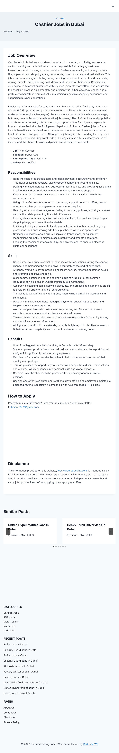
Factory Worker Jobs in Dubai (20, 671)
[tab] (53, 546)
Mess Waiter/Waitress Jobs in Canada (25, 682)
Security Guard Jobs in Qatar (20, 650)
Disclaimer (9, 717)
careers (9, 31)
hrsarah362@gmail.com (25, 407)
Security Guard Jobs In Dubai (20, 660)
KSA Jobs (9, 617)
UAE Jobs (59, 19)
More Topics (10, 621)
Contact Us (10, 712)
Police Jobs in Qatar (15, 655)
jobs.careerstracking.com (72, 470)
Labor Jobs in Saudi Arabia (19, 693)
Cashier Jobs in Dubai (16, 677)
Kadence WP (90, 744)
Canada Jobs (11, 612)
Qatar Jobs (9, 626)
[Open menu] (113, 5)
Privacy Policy (11, 722)
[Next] (111, 531)
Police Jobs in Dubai (15, 644)
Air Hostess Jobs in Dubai (18, 666)
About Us (9, 707)
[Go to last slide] (8, 531)
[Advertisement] (59, 434)
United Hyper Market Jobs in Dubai (24, 687)
